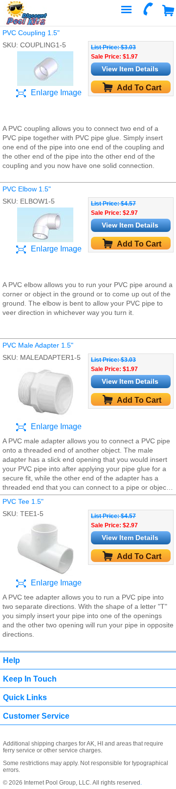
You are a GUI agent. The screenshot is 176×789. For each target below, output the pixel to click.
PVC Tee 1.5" (23, 501)
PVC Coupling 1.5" (31, 33)
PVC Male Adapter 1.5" (37, 345)
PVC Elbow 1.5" (26, 189)
